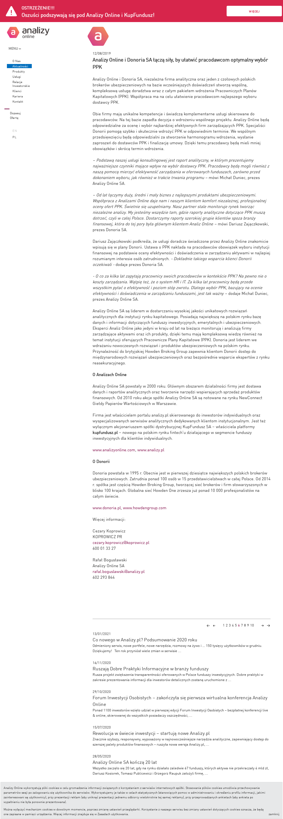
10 (252, 625)
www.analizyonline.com (114, 449)
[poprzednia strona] (214, 625)
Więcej (254, 11)
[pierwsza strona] (208, 625)
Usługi (16, 76)
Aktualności (20, 66)
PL (14, 136)
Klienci (17, 91)
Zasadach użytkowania (113, 813)
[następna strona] (262, 625)
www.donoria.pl (107, 507)
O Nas (16, 61)
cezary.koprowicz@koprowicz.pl (121, 542)
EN (14, 130)
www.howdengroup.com (144, 507)
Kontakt (17, 101)
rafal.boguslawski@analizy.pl (119, 571)
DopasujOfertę (15, 115)
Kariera (17, 96)
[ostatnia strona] (268, 625)
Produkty (18, 71)
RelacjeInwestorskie (21, 84)
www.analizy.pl (150, 449)
